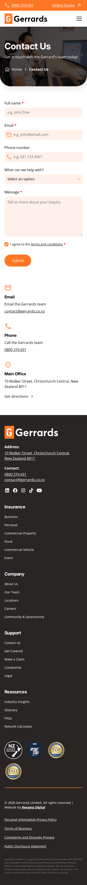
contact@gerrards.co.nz (24, 311)
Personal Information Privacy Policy (30, 819)
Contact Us (12, 643)
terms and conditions (47, 244)
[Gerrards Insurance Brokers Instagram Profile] (23, 490)
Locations (11, 600)
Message (13, 192)
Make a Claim (14, 659)
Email (10, 125)
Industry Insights (17, 702)
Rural (8, 541)
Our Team (11, 592)
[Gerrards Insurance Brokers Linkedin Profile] (7, 490)
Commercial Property (20, 533)
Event (8, 558)
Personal (10, 525)
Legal (8, 676)
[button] (78, 18)
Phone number (17, 147)
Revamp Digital (33, 807)
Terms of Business (18, 828)
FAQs (8, 718)
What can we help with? (24, 169)
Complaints (12, 667)
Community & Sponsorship (24, 617)
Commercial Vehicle (19, 550)
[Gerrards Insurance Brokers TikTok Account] (31, 490)
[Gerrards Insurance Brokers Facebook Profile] (15, 490)
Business (11, 517)
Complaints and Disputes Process (29, 837)
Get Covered (13, 651)
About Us (11, 584)
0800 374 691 (15, 349)
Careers (10, 608)
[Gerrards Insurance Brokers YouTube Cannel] (39, 490)
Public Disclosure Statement (25, 846)
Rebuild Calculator (18, 726)
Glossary (10, 710)
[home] (25, 18)
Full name (14, 103)
